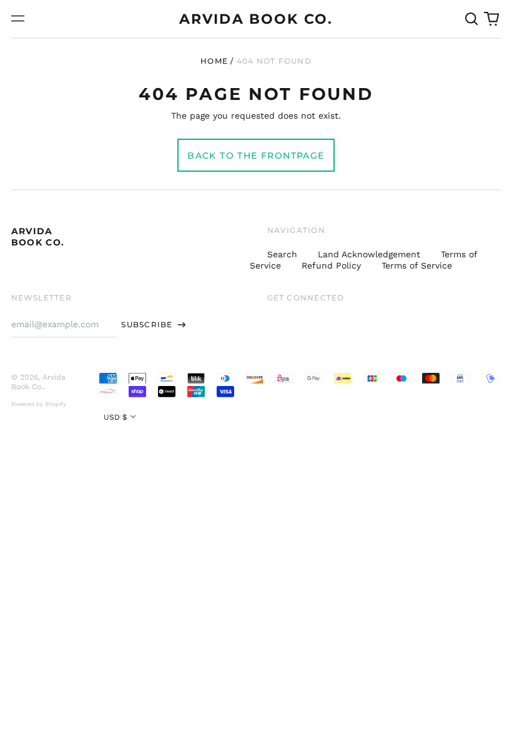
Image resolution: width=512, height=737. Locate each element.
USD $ (115, 417)
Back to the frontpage (255, 155)
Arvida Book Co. (256, 19)
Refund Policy (331, 265)
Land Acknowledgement (369, 254)
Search (282, 254)
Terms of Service (417, 265)
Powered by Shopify (38, 404)
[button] (472, 19)
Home (214, 61)
